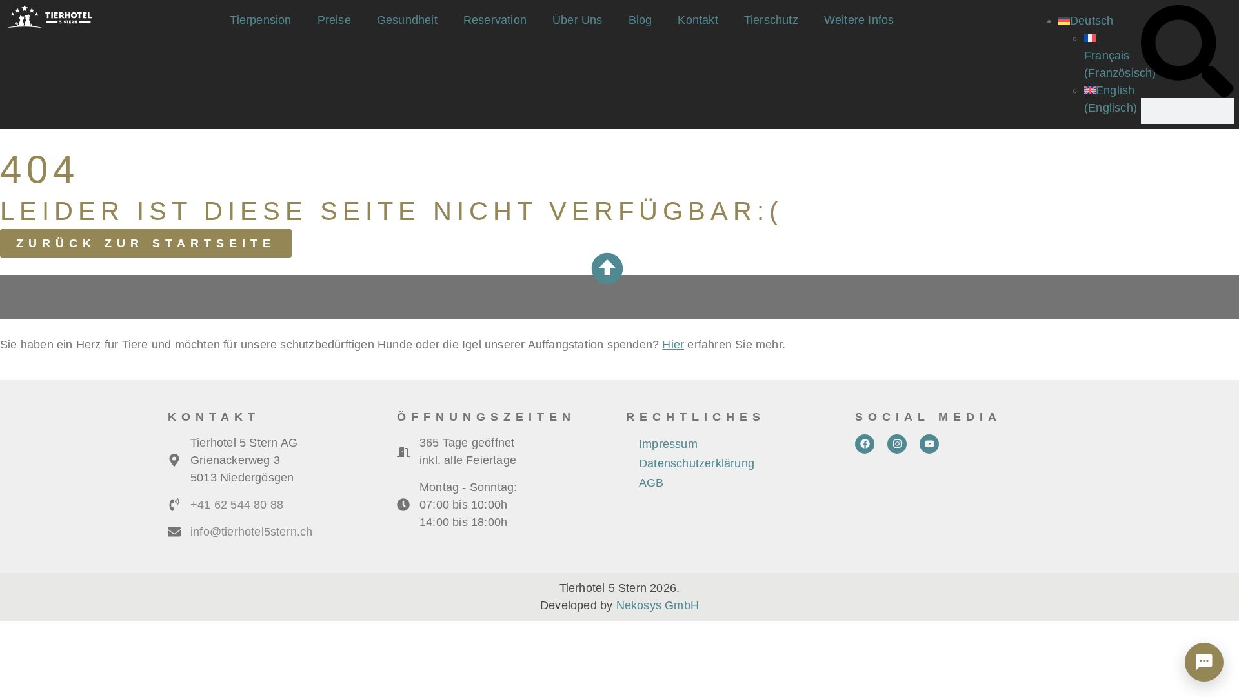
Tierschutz (771, 20)
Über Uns (577, 20)
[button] (1187, 51)
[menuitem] (1085, 20)
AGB (651, 482)
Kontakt (698, 20)
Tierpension (260, 20)
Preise (334, 20)
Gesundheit (407, 20)
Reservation (495, 20)
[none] (1096, 64)
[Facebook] (864, 444)
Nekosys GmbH (657, 605)
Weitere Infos (859, 20)
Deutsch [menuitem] (1091, 20)
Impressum (668, 444)
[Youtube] (929, 444)
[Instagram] (897, 444)
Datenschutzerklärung (696, 463)
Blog (640, 20)
